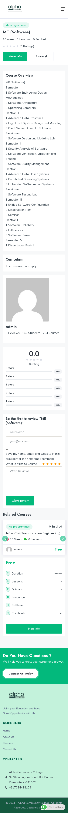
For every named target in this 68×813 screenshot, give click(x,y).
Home (6, 730)
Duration (17, 573)
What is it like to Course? (22, 464)
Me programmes (16, 25)
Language (18, 597)
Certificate (19, 613)
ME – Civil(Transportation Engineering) (33, 533)
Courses (8, 743)
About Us (8, 736)
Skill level (17, 605)
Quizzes (17, 589)
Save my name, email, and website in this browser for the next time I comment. (33, 456)
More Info (15, 56)
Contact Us (9, 749)
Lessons (17, 581)
